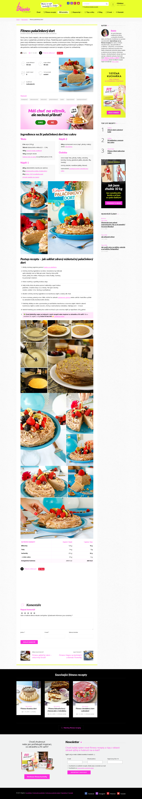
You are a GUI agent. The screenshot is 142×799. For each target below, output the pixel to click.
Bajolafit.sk (64, 793)
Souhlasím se (81, 768)
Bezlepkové (24, 99)
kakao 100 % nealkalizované (34, 174)
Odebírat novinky (79, 772)
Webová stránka (73, 632)
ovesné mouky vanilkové (34, 151)
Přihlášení (120, 3)
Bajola (113, 31)
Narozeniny (24, 19)
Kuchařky (64, 12)
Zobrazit (27, 693)
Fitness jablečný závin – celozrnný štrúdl (42, 656)
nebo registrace (121, 5)
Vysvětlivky (29, 793)
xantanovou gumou (64, 297)
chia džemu (68, 147)
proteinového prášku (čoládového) (36, 171)
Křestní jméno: (91, 759)
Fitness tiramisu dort (29, 709)
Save (61, 53)
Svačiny (109, 128)
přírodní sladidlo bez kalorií (31, 177)
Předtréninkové (53, 99)
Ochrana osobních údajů (53, 793)
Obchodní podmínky (39, 793)
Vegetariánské (70, 99)
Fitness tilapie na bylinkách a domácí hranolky (70, 656)
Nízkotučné (44, 99)
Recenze (103, 218)
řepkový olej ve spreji (29, 157)
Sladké (62, 99)
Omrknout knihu (59, 316)
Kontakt (121, 12)
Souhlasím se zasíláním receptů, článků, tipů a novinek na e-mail (87, 766)
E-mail (47, 632)
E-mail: (69, 759)
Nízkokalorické (34, 99)
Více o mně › (115, 61)
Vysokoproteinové (81, 99)
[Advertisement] (78, 277)
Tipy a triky (90, 12)
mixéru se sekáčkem (50, 267)
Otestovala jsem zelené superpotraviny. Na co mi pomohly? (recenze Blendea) (113, 224)
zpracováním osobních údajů (85, 768)
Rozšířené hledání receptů (91, 7)
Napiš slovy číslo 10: (113, 759)
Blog (100, 12)
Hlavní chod (111, 149)
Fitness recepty (50, 12)
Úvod (38, 12)
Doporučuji (76, 12)
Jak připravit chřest (107, 237)
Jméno (22, 632)
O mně (109, 12)
